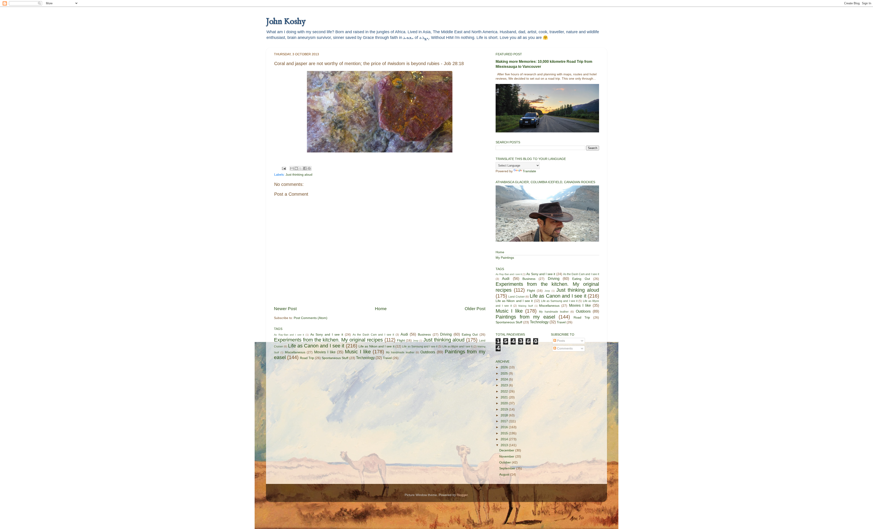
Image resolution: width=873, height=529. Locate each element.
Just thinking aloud (299, 174)
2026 (505, 367)
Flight (401, 340)
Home (381, 308)
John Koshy (286, 21)
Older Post (475, 308)
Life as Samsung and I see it (419, 346)
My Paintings (505, 257)
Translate (529, 171)
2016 (505, 427)
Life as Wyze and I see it (457, 346)
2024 (505, 379)
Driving (446, 334)
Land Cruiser (516, 296)
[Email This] (292, 168)
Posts (560, 340)
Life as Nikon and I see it (376, 346)
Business (424, 334)
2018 (505, 415)
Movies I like (325, 352)
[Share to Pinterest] (309, 168)
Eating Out (470, 334)
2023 (505, 385)
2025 (505, 373)
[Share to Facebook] (305, 168)
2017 (505, 421)
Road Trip (307, 358)
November (507, 456)
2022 (505, 391)
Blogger (462, 495)
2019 (505, 409)
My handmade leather (400, 352)
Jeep (415, 340)
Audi (404, 334)
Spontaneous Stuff (335, 358)
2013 (505, 445)
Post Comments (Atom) (310, 318)
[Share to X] (300, 168)
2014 (505, 439)
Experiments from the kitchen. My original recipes (328, 340)
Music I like (358, 351)
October (505, 462)
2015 (505, 433)
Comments (564, 348)
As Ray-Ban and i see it (289, 334)
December (507, 450)
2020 (505, 403)
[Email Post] (283, 168)
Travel (387, 358)
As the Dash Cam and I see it (373, 334)
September (507, 468)
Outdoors (427, 352)
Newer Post (285, 308)
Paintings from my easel (525, 317)
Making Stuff (525, 305)
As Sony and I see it (326, 334)
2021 (505, 397)
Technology (365, 358)
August (504, 474)
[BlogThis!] (296, 168)
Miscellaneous (295, 352)
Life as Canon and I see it (316, 346)
